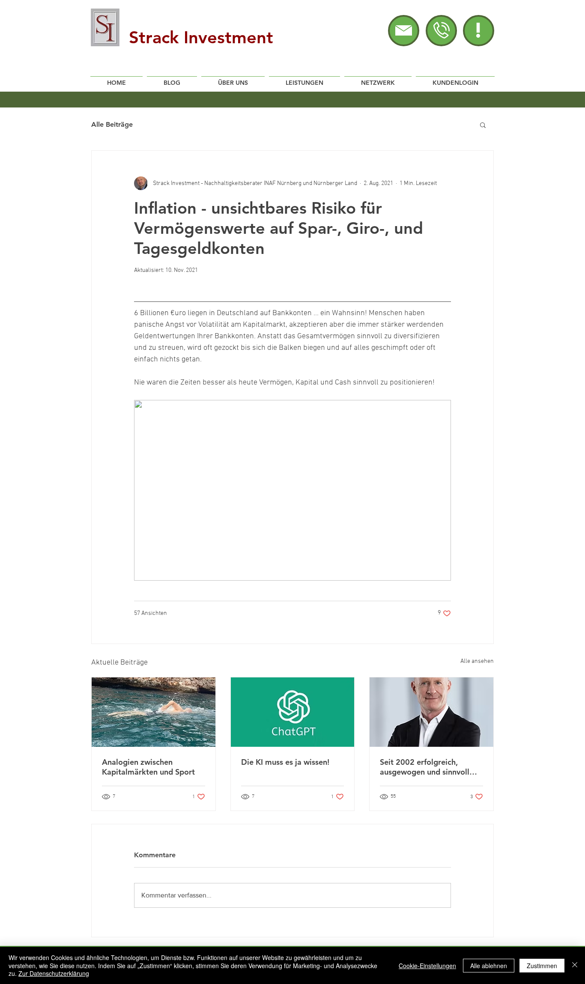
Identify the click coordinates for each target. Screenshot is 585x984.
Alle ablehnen (488, 965)
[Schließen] (575, 965)
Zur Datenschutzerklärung (53, 973)
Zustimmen (542, 965)
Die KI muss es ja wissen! (285, 762)
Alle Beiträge (112, 124)
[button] (478, 30)
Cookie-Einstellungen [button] (427, 965)
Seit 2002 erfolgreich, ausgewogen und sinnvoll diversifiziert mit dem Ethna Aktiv (429, 767)
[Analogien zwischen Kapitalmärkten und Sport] (153, 712)
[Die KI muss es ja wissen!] (293, 712)
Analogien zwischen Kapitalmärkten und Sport (148, 767)
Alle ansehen (477, 661)
